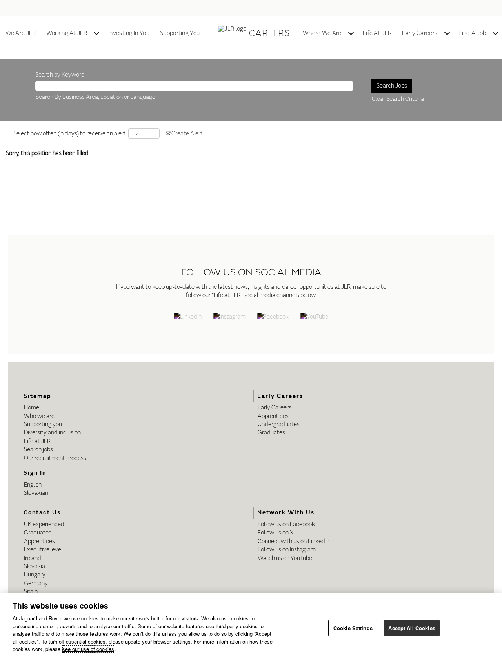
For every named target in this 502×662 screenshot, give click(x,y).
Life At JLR (377, 33)
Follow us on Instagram (287, 549)
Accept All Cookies (411, 628)
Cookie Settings (353, 628)
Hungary (34, 574)
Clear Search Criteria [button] (398, 99)
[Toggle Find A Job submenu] (495, 33)
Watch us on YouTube (285, 558)
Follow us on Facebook (286, 524)
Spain (31, 591)
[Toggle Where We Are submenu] (351, 33)
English (33, 485)
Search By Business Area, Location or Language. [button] (96, 97)
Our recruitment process (55, 458)
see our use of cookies (88, 649)
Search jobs (38, 449)
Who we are (39, 416)
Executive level (43, 549)
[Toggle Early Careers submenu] (447, 33)
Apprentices (273, 416)
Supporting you (43, 424)
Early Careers (419, 33)
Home (31, 407)
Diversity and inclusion (52, 432)
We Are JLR (20, 33)
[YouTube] (314, 317)
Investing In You (128, 33)
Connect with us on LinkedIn (293, 541)
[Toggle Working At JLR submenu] (96, 33)
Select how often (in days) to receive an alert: (70, 133)
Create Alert (186, 133)
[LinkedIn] (187, 317)
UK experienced (44, 524)
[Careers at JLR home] (234, 33)
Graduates (271, 432)
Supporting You (180, 33)
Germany (36, 583)
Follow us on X (275, 532)
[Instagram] (229, 317)
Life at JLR (37, 441)
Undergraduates (279, 424)
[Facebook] (273, 317)
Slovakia (34, 566)
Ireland (32, 558)
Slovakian (36, 493)
